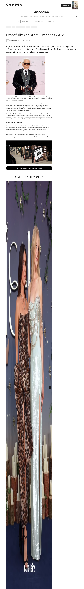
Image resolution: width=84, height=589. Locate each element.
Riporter (42, 16)
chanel (8, 27)
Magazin (21, 16)
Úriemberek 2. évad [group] (38, 21)
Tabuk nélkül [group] (50, 21)
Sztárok (26, 16)
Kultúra (61, 16)
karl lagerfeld (20, 27)
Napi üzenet (55, 16)
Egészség (48, 16)
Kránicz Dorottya (14, 40)
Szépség (36, 16)
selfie (27, 27)
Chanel (31, 113)
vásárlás (33, 27)
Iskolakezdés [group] (25, 21)
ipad (13, 27)
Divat (31, 16)
